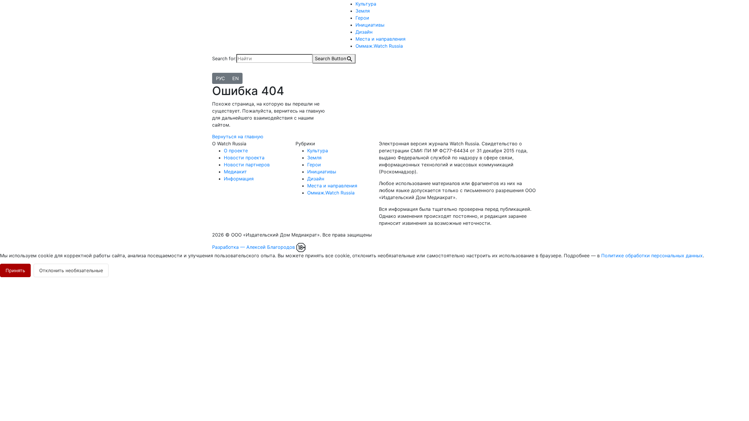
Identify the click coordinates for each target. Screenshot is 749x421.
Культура (365, 4)
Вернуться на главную (237, 136)
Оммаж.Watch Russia (379, 46)
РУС (220, 78)
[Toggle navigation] (216, 71)
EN (235, 78)
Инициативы (369, 25)
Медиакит (235, 172)
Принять (15, 270)
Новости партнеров (247, 165)
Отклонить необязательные (71, 270)
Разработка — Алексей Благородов (253, 247)
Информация (239, 179)
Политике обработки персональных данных (652, 255)
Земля (362, 11)
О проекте (236, 150)
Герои (362, 18)
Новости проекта (244, 158)
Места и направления (380, 39)
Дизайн (363, 32)
